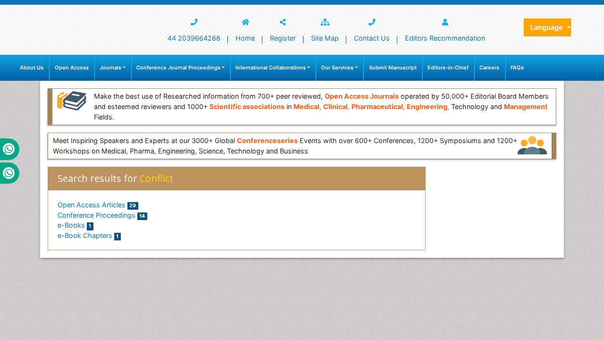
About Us (31, 67)
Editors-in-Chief (448, 67)
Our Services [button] (337, 67)
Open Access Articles (97, 205)
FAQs (517, 67)
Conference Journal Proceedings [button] (178, 67)
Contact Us (372, 38)
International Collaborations (270, 67)
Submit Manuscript (393, 67)
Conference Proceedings (101, 215)
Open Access (72, 67)
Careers (489, 67)
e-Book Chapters (88, 235)
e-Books (74, 225)
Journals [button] (110, 67)
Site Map (325, 38)
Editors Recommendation (445, 38)
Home (245, 38)
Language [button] (547, 27)
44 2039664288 (194, 38)
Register (283, 38)
